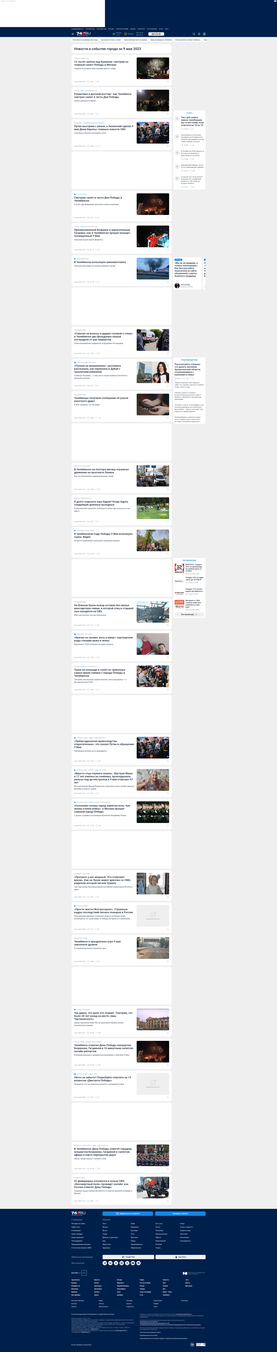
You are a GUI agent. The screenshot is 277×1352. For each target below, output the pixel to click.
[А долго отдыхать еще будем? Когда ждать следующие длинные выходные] (153, 508)
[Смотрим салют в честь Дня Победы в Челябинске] (153, 204)
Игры (161, 29)
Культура (134, 1230)
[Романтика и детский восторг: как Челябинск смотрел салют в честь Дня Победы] (153, 100)
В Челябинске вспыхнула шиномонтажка (100, 262)
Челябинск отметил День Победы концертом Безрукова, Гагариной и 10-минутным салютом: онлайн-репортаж (104, 1048)
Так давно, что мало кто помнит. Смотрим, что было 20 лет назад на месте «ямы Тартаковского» (103, 1016)
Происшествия (161, 1234)
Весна (105, 1230)
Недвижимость (77, 29)
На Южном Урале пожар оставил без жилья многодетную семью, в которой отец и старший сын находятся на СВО (103, 608)
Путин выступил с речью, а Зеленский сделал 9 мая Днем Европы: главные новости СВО (103, 128)
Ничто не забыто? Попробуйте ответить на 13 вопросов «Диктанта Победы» (102, 1079)
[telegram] (105, 1263)
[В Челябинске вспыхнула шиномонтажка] (153, 268)
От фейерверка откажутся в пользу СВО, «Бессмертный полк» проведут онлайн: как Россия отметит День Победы (101, 1184)
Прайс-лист (75, 1227)
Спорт (182, 1224)
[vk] (110, 1263)
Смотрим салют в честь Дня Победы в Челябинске (98, 199)
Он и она (159, 1224)
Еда (104, 1241)
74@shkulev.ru (94, 1329)
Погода (111, 29)
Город (105, 1234)
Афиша (133, 29)
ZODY (167, 29)
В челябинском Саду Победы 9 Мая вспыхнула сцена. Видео (103, 535)
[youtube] (133, 1263)
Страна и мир (185, 1230)
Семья (158, 1248)
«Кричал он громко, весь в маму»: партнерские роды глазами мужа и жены (103, 639)
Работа (158, 1237)
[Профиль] (204, 34)
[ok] (116, 1263)
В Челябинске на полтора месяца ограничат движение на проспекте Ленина (101, 471)
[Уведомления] (199, 34)
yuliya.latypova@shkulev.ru (184, 1314)
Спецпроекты (185, 1241)
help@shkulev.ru (85, 1332)
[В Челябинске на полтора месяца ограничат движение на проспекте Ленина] (153, 476)
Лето (133, 1234)
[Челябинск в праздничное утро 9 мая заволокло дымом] (153, 948)
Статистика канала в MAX (81, 1248)
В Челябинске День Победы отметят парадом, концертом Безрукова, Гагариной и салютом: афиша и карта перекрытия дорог (103, 1151)
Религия (159, 1244)
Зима (133, 1224)
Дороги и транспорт (110, 1237)
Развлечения (161, 1241)
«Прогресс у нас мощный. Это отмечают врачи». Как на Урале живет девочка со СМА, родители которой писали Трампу (102, 880)
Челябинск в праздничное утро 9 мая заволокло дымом (97, 943)
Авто (104, 1224)
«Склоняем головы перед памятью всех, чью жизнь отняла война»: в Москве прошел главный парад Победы (102, 808)
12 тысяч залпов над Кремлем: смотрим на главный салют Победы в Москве (101, 63)
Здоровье (106, 1248)
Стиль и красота (186, 1227)
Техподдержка (76, 1241)
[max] (121, 1263)
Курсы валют (152, 29)
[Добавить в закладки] (168, 81)
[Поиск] (193, 34)
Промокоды (90, 29)
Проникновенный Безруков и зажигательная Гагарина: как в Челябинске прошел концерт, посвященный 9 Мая (102, 232)
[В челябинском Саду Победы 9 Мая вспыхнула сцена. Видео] (153, 540)
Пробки (129, 34)
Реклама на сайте (78, 1224)
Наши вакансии (77, 1237)
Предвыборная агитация (80, 1244)
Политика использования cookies (150, 1332)
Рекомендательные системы (148, 1335)
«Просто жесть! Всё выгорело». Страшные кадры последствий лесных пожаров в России (103, 911)
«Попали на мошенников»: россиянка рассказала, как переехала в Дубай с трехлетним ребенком (97, 368)
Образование (136, 1248)
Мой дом (134, 1237)
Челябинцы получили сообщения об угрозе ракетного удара (101, 400)
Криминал (135, 1227)
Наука (133, 1241)
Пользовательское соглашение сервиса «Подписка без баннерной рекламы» (163, 1338)
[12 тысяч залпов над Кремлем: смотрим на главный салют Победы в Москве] (153, 68)
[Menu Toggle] (72, 34)
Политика (159, 1230)
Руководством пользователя (149, 1322)
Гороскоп (141, 29)
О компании (76, 1230)
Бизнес (105, 1227)
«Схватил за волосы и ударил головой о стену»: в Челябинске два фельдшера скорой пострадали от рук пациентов (103, 336)
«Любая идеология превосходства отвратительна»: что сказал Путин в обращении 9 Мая (104, 744)
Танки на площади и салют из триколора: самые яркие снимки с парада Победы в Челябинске (100, 672)
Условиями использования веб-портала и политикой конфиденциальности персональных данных (170, 1325)
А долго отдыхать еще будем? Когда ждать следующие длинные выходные (101, 503)
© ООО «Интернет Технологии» (81, 1345)
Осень (158, 1227)
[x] (127, 1263)
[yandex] (138, 1263)
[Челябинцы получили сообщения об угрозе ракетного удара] (153, 404)
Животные (107, 1244)
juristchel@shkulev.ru (121, 1330)
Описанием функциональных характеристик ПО (154, 1323)
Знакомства (101, 29)
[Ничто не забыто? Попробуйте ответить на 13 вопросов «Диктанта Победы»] (153, 1084)
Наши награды (77, 1234)
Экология (183, 1234)
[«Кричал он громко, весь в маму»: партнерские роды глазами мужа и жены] (153, 644)
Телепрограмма (122, 29)
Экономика (184, 1237)
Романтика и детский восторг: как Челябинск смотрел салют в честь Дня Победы (102, 95)
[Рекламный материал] (156, 34)
